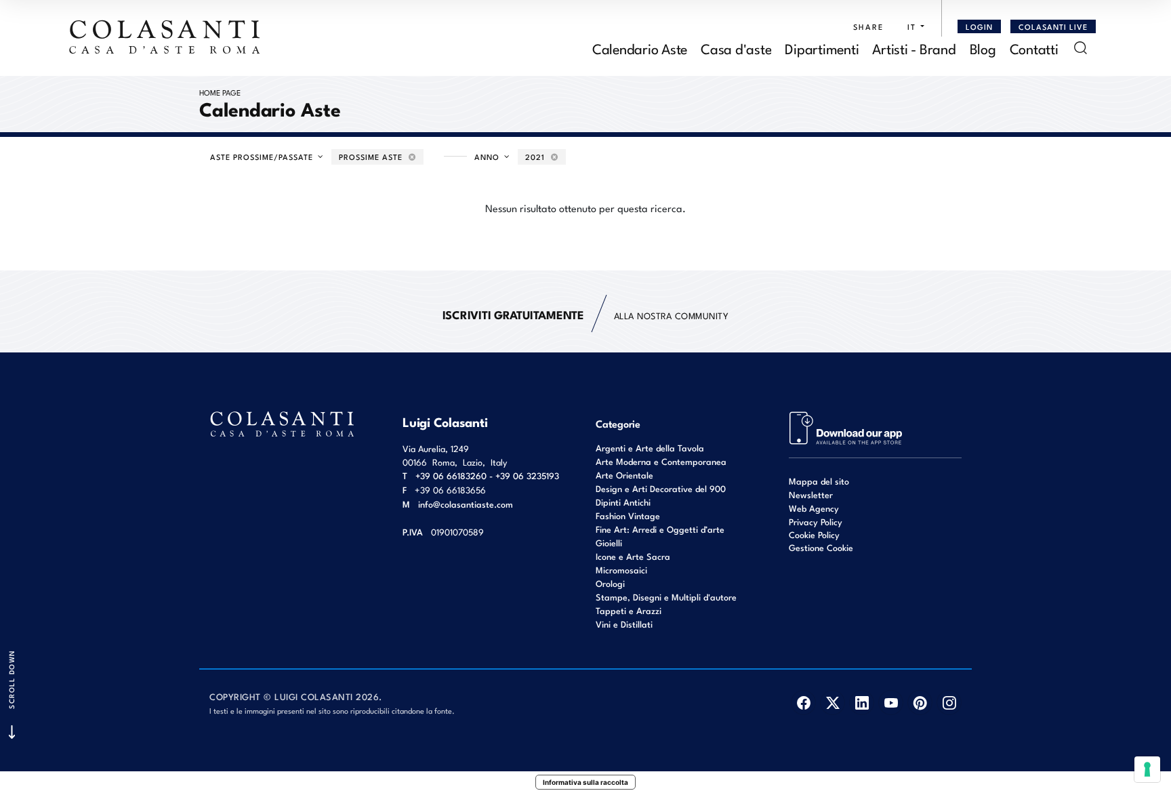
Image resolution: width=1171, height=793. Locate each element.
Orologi (610, 583)
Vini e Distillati (624, 623)
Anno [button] (488, 156)
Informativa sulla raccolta (585, 782)
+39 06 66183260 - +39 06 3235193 (487, 475)
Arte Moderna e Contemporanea (661, 461)
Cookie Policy (814, 535)
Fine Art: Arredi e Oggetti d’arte (660, 529)
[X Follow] (832, 702)
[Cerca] (1080, 48)
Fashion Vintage (628, 515)
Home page (220, 92)
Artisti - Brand (914, 48)
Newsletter (811, 494)
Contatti (1034, 48)
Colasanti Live (1053, 26)
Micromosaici (621, 569)
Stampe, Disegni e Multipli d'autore (666, 596)
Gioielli (609, 542)
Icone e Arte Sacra (633, 556)
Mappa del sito (819, 480)
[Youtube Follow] (890, 702)
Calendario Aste (639, 48)
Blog (983, 48)
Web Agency (814, 508)
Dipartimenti (822, 48)
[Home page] (165, 36)
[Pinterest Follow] (919, 702)
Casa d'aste (736, 48)
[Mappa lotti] (846, 426)
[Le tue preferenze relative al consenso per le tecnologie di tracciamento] (1147, 769)
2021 (536, 156)
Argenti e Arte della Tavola (650, 447)
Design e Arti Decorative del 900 (661, 488)
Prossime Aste (372, 156)
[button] (912, 26)
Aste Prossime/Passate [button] (263, 156)
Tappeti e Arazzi (628, 610)
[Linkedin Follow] (861, 702)
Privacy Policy (815, 521)
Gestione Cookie (821, 547)
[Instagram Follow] (949, 702)
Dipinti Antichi (623, 501)
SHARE (868, 26)
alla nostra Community (586, 314)
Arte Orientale (624, 474)
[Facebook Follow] (803, 702)
